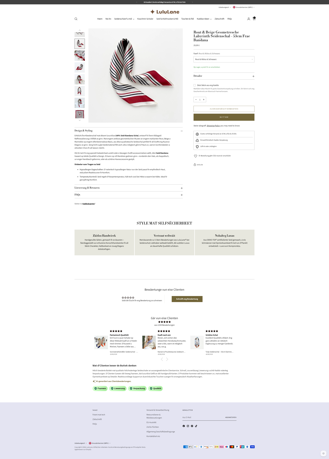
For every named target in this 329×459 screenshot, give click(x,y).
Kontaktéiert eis (153, 436)
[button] (187, 299)
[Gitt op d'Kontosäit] (247, 18)
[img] (164, 322)
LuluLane (89, 447)
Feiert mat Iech (99, 414)
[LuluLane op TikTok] (196, 426)
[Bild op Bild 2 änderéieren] (80, 44)
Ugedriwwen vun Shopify (83, 449)
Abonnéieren (230, 417)
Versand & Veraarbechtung (158, 410)
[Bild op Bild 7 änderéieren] (80, 103)
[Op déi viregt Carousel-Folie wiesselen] (246, 270)
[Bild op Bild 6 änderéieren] (80, 91)
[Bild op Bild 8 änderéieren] (80, 115)
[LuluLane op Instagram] (188, 426)
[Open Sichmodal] (76, 18)
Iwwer (95, 410)
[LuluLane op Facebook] (184, 426)
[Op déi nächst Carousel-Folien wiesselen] (252, 270)
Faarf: (207, 53)
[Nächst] (192, 2)
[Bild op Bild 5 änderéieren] (80, 79)
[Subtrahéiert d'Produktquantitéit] (196, 99)
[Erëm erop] (80, 30)
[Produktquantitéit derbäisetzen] (203, 99)
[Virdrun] (137, 2)
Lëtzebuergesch (224, 7)
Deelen (200, 165)
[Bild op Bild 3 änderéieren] (80, 55)
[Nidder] (80, 120)
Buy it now (224, 117)
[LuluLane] (164, 12)
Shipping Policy (213, 125)
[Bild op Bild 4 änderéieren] (80, 67)
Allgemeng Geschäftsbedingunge (161, 431)
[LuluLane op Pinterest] (192, 426)
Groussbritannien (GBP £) (244, 7)
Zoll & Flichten (153, 427)
